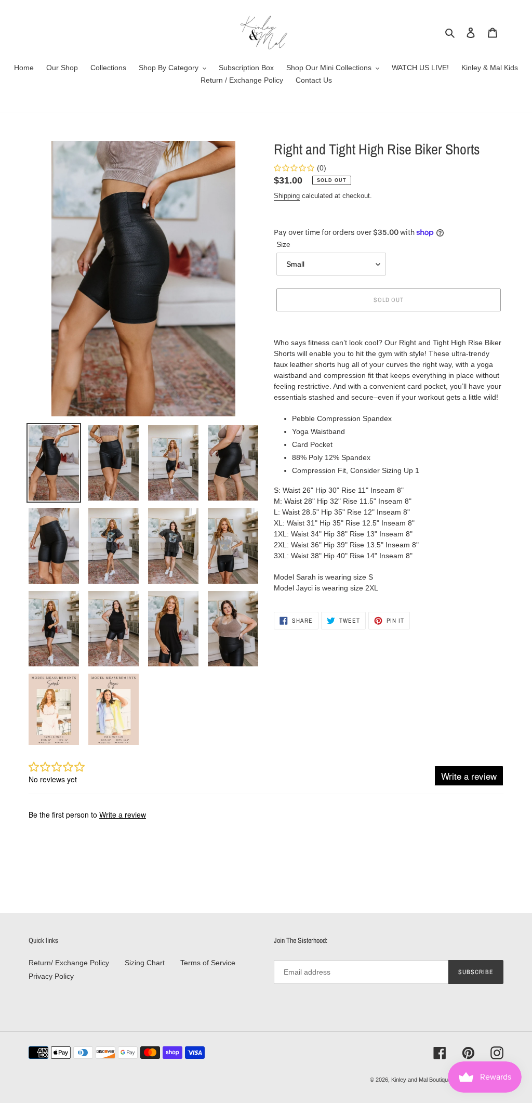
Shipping (287, 196)
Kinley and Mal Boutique (421, 1079)
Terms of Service (207, 962)
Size (283, 244)
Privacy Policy (51, 976)
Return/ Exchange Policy (69, 962)
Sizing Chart (145, 962)
